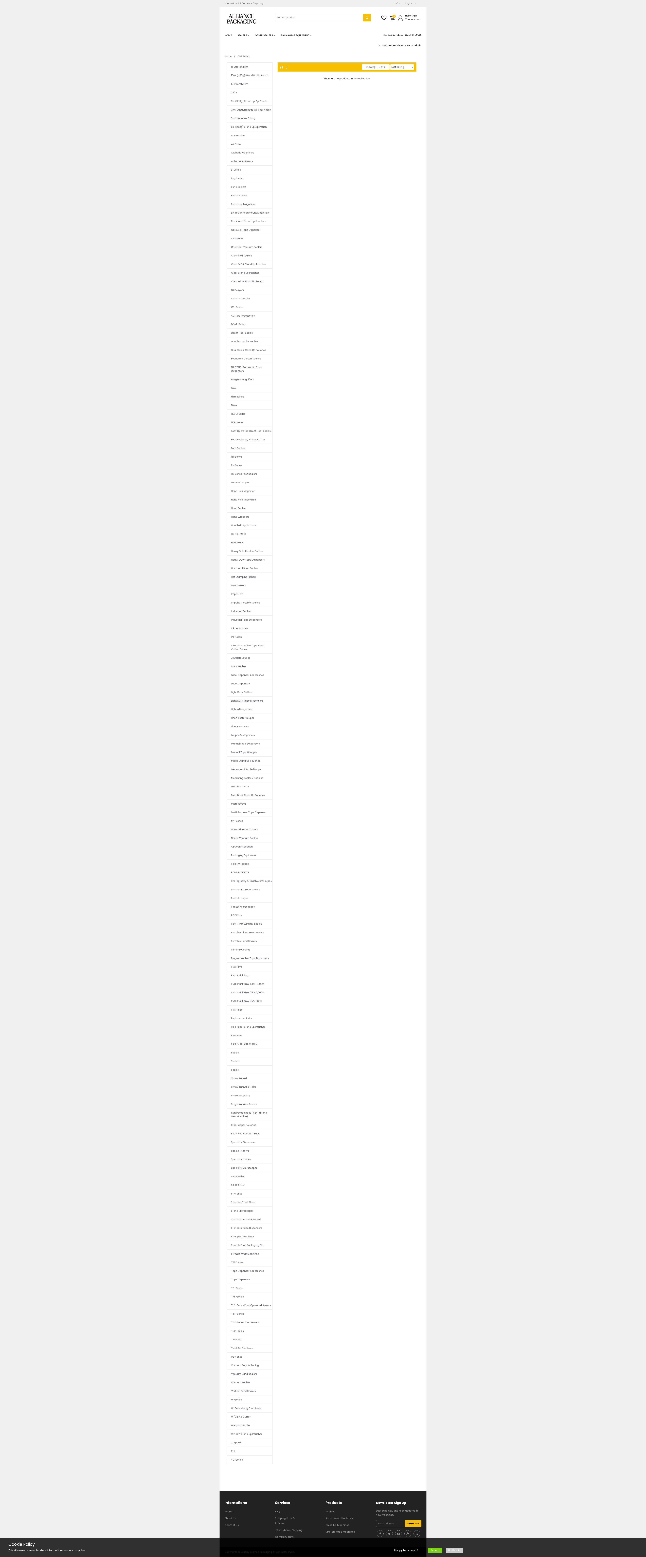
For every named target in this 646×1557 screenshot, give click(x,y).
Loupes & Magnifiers (243, 735)
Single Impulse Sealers (244, 1104)
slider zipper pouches (243, 1125)
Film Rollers (237, 396)
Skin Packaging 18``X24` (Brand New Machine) (249, 1114)
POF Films (236, 915)
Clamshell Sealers (241, 255)
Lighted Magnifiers (242, 709)
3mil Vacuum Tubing (243, 118)
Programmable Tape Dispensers (250, 958)
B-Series (236, 169)
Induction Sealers (241, 611)
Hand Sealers (238, 508)
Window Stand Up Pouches (246, 1434)
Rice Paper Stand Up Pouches (248, 1027)
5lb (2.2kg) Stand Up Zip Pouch (249, 127)
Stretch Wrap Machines (245, 1253)
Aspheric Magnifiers (242, 152)
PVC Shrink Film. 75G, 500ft (246, 1001)
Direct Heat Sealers (242, 333)
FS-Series (236, 465)
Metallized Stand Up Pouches (248, 795)
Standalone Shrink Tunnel (246, 1219)
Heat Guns (237, 542)
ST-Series (236, 1193)
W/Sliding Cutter (240, 1416)
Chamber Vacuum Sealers (246, 247)
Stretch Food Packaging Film (247, 1245)
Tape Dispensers (240, 1279)
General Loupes (240, 482)
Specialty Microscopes (244, 1168)
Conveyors (237, 290)
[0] (392, 19)
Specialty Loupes (241, 1159)
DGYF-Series (238, 324)
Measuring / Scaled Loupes (247, 769)
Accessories (238, 135)
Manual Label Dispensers (245, 743)
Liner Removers (240, 726)
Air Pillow (236, 144)
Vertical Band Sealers (243, 1391)
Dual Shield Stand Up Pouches (248, 350)
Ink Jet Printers (239, 628)
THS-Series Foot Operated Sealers (251, 1305)
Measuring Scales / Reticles (247, 778)
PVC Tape (237, 1009)
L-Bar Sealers (238, 666)
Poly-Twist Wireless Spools (246, 924)
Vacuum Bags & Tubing (245, 1365)
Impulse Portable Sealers (245, 602)
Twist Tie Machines (242, 1348)
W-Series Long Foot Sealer (246, 1408)
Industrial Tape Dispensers (246, 619)
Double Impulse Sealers (244, 341)
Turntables (237, 1331)
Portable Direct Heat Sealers (247, 932)
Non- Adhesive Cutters (244, 829)
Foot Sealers (238, 448)
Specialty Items (240, 1150)
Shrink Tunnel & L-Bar (243, 1087)
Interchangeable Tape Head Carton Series (247, 647)
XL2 (233, 1451)
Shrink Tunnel (239, 1078)
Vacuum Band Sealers (244, 1374)
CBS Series (237, 238)
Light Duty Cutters (242, 692)
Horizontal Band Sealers (244, 568)
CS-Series (237, 307)
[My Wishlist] (383, 19)
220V (234, 92)
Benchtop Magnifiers (243, 204)
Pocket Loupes (239, 898)
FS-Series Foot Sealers (244, 474)
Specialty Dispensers (243, 1142)
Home (228, 56)
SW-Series (237, 1262)
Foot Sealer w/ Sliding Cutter (248, 439)
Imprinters (237, 594)
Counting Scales (240, 298)
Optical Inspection (242, 846)
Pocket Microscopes (243, 906)
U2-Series (236, 1356)
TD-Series (237, 1288)
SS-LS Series (238, 1185)
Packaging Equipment (244, 855)
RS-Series (236, 1035)
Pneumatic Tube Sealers (245, 889)
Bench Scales (239, 195)
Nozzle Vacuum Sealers (244, 838)
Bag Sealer (237, 178)
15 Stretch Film (239, 66)
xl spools (236, 1442)
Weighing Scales (240, 1425)
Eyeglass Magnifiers (242, 379)
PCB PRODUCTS (240, 872)
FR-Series (236, 456)
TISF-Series (237, 1314)
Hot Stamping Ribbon (243, 577)
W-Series (236, 1399)
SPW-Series (237, 1176)
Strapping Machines (242, 1236)
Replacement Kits (241, 1018)
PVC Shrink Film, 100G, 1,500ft (247, 984)
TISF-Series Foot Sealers (245, 1322)
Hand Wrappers (240, 516)
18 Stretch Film (239, 84)
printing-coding (240, 949)
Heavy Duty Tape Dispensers (248, 559)
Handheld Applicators (243, 525)
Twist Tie (236, 1339)
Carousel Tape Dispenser (245, 230)
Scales (235, 1052)
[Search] (367, 17)
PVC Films (236, 966)
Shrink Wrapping (240, 1095)
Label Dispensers (240, 683)
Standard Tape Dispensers (246, 1228)
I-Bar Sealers (238, 585)
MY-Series (237, 821)
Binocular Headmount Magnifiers (250, 212)
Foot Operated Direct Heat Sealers (251, 431)
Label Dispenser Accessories (247, 675)
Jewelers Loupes (240, 658)
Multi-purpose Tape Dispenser (248, 812)
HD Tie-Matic (238, 534)
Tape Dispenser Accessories (247, 1271)
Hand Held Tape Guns (243, 499)
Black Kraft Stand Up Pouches (248, 221)
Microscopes (238, 803)
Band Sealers (238, 187)
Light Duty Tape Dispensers (247, 700)
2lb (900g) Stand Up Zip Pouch (249, 101)
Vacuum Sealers (240, 1382)
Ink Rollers (236, 637)
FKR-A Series (238, 414)
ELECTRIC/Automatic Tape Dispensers (246, 369)
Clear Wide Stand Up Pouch (247, 281)
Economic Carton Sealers (246, 358)
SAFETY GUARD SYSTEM (244, 1044)
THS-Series (237, 1296)
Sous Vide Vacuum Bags (245, 1133)
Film (233, 388)
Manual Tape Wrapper (244, 752)
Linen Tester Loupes (242, 718)
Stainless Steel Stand (243, 1202)
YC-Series (237, 1459)
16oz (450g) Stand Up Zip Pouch (249, 75)
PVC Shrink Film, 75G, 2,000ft (247, 992)
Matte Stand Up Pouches (245, 761)
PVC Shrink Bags (240, 975)
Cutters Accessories (243, 315)
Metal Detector (240, 786)
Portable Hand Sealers (244, 941)
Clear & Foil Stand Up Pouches (248, 264)
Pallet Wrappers (240, 864)
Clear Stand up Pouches (245, 272)
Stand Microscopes (242, 1211)
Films (234, 405)
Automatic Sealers (242, 161)
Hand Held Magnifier (243, 491)
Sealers (235, 1061)
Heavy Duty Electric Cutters (247, 551)
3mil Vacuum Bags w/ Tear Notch (251, 109)
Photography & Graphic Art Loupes (251, 881)
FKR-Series (237, 422)
